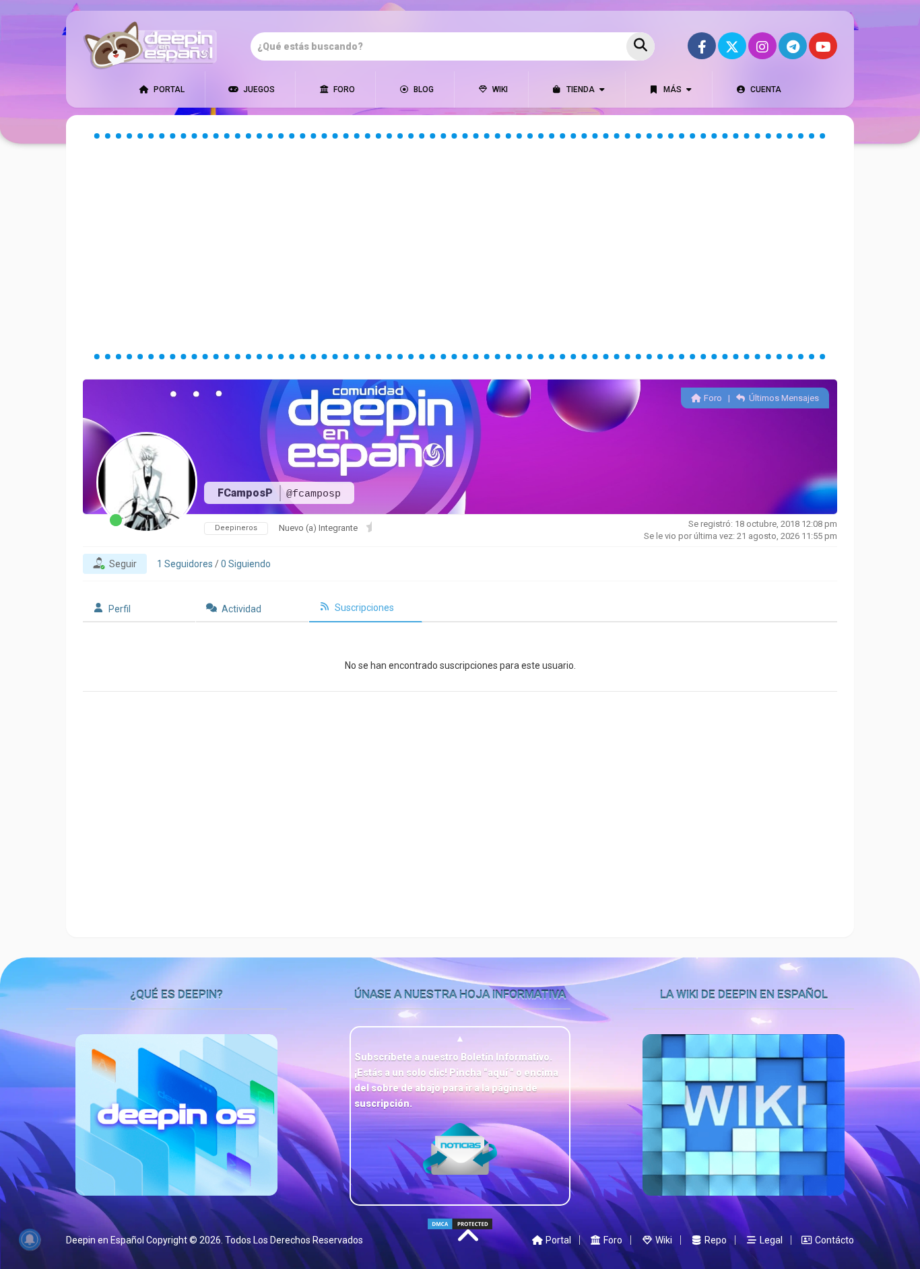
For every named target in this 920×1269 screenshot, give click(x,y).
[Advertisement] (460, 246)
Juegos (258, 89)
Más (671, 89)
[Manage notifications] (29, 1239)
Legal (770, 1240)
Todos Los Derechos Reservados (294, 1240)
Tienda (579, 89)
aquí (499, 1072)
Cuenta (764, 89)
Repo (714, 1240)
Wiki (499, 89)
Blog (423, 89)
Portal (168, 89)
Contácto (833, 1240)
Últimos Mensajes (783, 398)
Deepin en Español (105, 1240)
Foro (343, 89)
